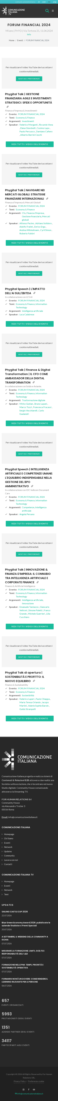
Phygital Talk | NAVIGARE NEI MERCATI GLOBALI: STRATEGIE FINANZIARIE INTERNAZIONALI (25, 194)
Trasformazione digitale (33, 400)
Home (11, 40)
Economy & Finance (25, 117)
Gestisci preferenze (29, 79)
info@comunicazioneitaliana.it (30, 1093)
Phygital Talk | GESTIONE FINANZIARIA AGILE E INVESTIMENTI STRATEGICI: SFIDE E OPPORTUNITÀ (28, 98)
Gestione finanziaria (31, 216)
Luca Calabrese (26, 314)
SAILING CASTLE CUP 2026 (15, 911)
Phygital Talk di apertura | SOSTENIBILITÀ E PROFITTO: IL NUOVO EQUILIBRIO (24, 677)
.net (43, 2)
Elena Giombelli (28, 128)
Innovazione (28, 603)
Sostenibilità (28, 695)
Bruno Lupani (40, 403)
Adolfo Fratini (26, 226)
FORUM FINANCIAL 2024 (31, 114)
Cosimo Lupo (43, 128)
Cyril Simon (46, 230)
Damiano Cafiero (44, 131)
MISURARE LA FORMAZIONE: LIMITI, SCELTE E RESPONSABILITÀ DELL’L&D (23, 952)
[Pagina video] (7, 107)
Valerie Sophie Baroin (38, 705)
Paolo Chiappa (43, 699)
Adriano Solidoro (43, 223)
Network (8, 847)
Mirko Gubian (26, 403)
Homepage (9, 834)
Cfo (24, 213)
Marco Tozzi (25, 407)
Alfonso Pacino (26, 223)
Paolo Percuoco (27, 131)
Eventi (20, 40)
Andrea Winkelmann (29, 230)
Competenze (28, 507)
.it (39, 2)
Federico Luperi (27, 699)
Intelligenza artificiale (32, 311)
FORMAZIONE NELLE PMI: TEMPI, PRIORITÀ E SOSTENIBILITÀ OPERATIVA (22, 966)
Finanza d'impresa (35, 213)
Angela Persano (26, 514)
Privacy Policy (20, 1081)
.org (54, 2)
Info (29, 34)
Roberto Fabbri (27, 233)
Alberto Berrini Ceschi (31, 134)
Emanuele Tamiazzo (29, 607)
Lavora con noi (11, 860)
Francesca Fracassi (42, 407)
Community (9, 855)
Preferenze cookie (36, 1081)
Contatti (8, 864)
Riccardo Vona (46, 124)
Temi (6, 894)
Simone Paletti (35, 610)
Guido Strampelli (27, 709)
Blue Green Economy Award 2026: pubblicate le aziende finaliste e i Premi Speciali (26, 924)
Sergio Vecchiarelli (28, 410)
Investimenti (28, 121)
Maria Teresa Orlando (30, 702)
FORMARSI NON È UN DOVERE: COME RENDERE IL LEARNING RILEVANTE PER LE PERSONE (25, 980)
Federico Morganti (28, 124)
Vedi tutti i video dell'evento (29, 144)
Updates (8, 851)
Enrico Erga (40, 226)
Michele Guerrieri (36, 613)
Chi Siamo (8, 838)
